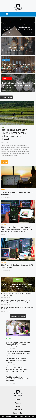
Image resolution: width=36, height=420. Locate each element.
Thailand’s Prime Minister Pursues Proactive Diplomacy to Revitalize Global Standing (15, 301)
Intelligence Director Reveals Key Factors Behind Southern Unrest (14, 134)
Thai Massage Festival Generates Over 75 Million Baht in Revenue (17, 308)
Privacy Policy (18, 413)
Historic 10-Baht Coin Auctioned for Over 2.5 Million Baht (17, 49)
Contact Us (18, 409)
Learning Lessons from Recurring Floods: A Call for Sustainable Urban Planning (18, 29)
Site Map (18, 406)
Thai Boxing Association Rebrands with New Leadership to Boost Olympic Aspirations (18, 85)
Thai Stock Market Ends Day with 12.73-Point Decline (17, 193)
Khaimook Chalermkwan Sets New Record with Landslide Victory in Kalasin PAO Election (16, 66)
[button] (7, 14)
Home (18, 399)
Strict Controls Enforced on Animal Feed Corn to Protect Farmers (18, 285)
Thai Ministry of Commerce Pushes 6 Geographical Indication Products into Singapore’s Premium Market (16, 229)
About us (18, 403)
